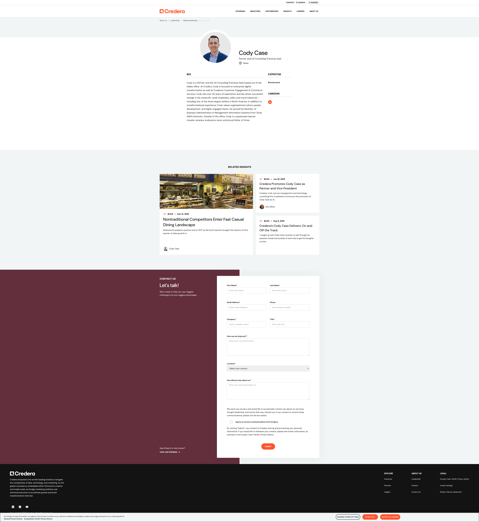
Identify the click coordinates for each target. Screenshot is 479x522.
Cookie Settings (446, 485)
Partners (387, 485)
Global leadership (190, 20)
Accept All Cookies (390, 517)
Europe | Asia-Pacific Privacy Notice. (257, 434)
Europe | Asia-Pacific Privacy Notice (454, 479)
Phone (273, 302)
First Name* (232, 285)
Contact (290, 2)
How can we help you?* (237, 336)
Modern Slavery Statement (451, 492)
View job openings (168, 452)
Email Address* (233, 302)
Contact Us (416, 492)
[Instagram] (20, 507)
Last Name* (275, 285)
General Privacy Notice (13, 519)
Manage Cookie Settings (348, 517)
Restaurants (274, 82)
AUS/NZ (314, 2)
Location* (231, 364)
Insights (287, 11)
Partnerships (271, 11)
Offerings (240, 11)
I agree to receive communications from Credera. (256, 422)
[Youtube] (27, 507)
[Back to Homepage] (172, 11)
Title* (272, 319)
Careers (300, 11)
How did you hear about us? (239, 380)
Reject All (370, 517)
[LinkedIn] (13, 507)
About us (313, 11)
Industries (255, 11)
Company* (231, 319)
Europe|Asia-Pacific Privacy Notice (38, 519)
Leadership (175, 20)
